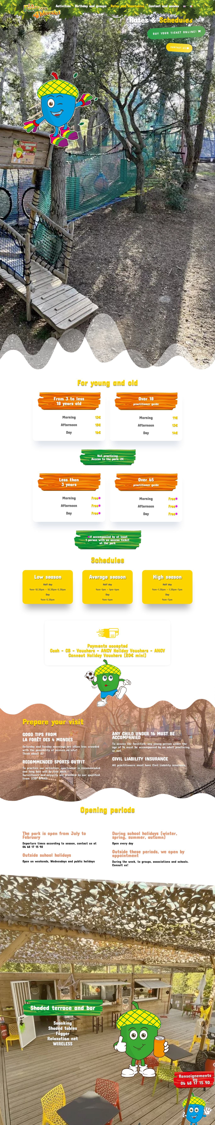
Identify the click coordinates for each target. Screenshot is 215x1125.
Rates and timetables (127, 6)
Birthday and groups (90, 6)
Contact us (178, 47)
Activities (63, 6)
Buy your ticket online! (175, 32)
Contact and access (164, 6)
